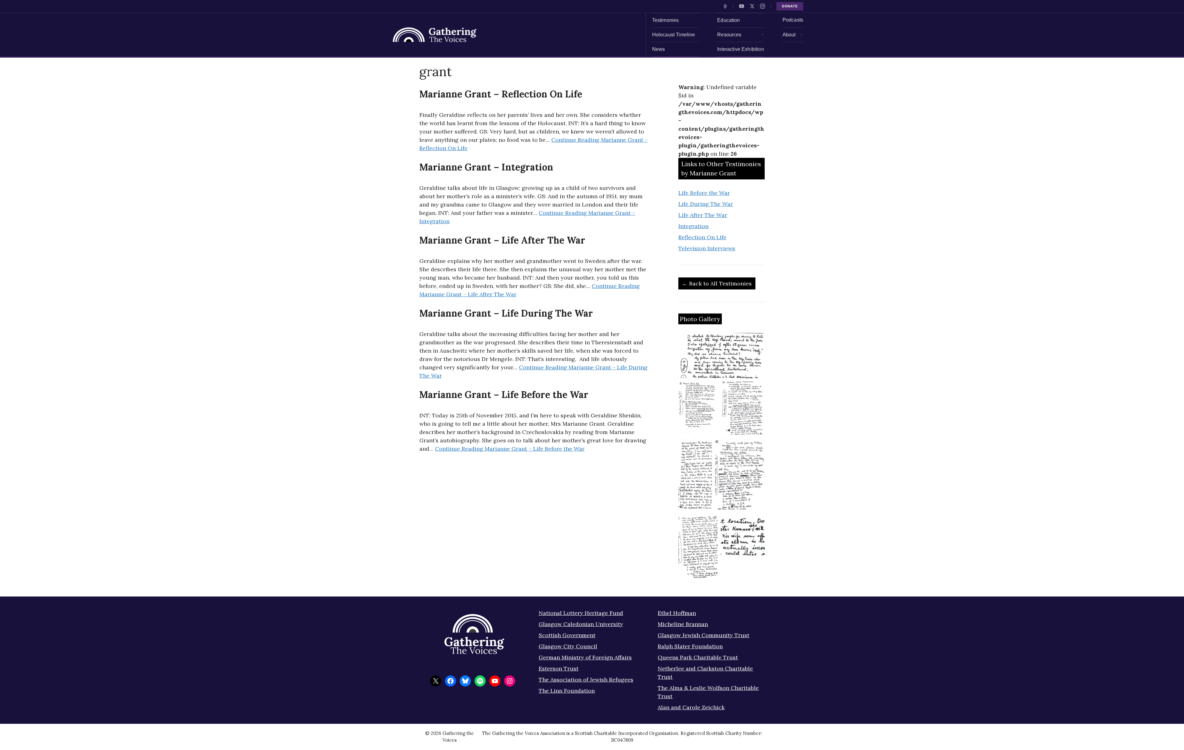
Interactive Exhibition (740, 49)
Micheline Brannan (683, 624)
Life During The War (705, 203)
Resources (729, 34)
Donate (790, 6)
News (658, 49)
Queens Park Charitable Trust (698, 657)
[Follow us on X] (752, 6)
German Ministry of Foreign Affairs (585, 657)
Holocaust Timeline (673, 34)
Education (728, 20)
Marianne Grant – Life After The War (502, 240)
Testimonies (665, 20)
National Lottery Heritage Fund (581, 613)
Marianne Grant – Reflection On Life (500, 94)
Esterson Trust (558, 668)
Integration (693, 226)
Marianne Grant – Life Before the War (503, 394)
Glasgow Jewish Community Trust (703, 635)
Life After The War (702, 215)
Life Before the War (704, 192)
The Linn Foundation (567, 690)
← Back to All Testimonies (717, 283)
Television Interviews (706, 248)
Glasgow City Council (568, 646)
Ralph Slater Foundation (690, 646)
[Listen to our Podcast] (725, 6)
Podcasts (793, 20)
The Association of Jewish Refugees (586, 679)
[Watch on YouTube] (741, 6)
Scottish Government (567, 635)
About (789, 34)
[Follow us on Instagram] (762, 6)
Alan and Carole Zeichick (691, 707)
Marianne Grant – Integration (486, 167)
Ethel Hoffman (677, 613)
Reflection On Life (702, 237)
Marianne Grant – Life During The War (506, 313)
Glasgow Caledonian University (581, 624)
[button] (721, 355)
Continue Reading (510, 448)
